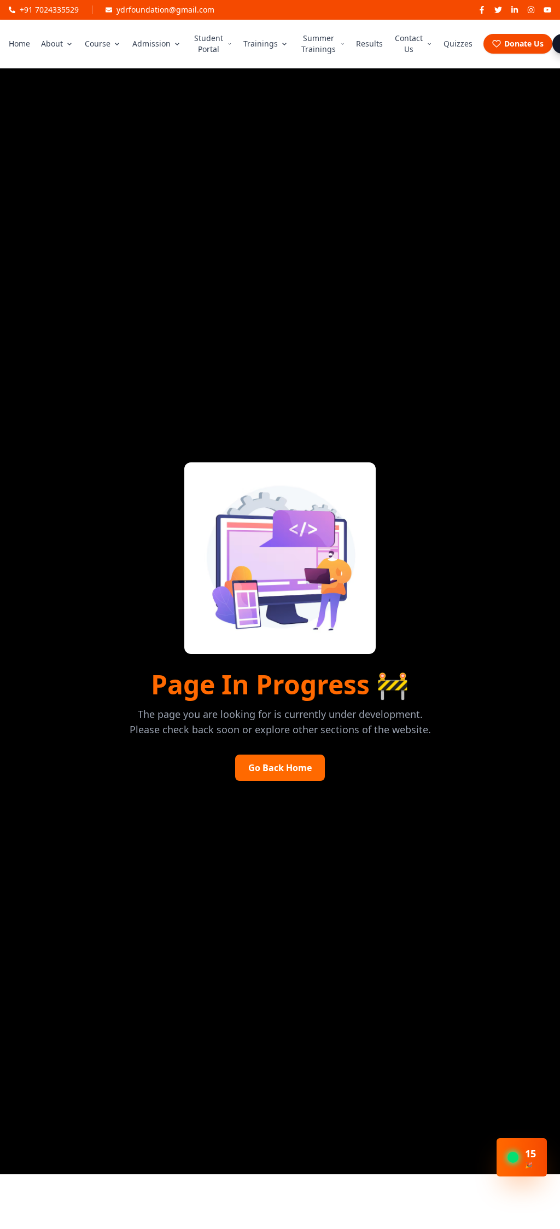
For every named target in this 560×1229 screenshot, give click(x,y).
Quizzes (458, 43)
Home (19, 43)
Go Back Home (280, 768)
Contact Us (409, 43)
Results (369, 43)
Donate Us (524, 43)
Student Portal (208, 43)
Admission (151, 43)
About (52, 43)
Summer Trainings (318, 43)
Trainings (260, 43)
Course (97, 43)
